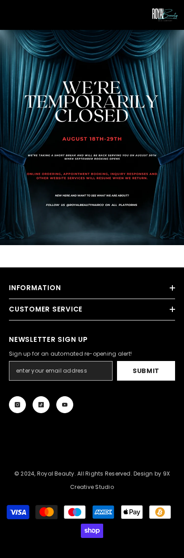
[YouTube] (64, 404)
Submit (146, 370)
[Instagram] (17, 404)
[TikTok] (41, 404)
